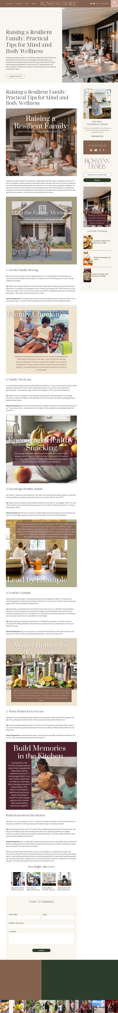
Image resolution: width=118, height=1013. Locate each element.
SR (99, 997)
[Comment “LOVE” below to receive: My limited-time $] (59, 1006)
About (34, 3)
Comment (12, 931)
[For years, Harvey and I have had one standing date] (6, 1006)
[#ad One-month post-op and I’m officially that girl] (72, 1006)
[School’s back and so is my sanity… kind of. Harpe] (32, 1006)
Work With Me (85, 978)
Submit (14, 987)
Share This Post (15, 76)
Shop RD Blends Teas (87, 983)
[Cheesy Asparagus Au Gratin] (88, 259)
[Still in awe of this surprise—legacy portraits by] (111, 1006)
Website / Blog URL (16, 923)
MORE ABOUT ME (97, 136)
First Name (13, 914)
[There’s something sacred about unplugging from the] (98, 1006)
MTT (102, 997)
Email (45, 914)
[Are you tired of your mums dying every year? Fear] (19, 1006)
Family (101, 980)
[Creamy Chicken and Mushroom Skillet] (87, 275)
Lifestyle (18, 3)
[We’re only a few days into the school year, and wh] (45, 1006)
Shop (26, 3)
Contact (83, 980)
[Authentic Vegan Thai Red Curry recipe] (88, 242)
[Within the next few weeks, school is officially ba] (85, 1006)
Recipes (9, 3)
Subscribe (104, 3)
